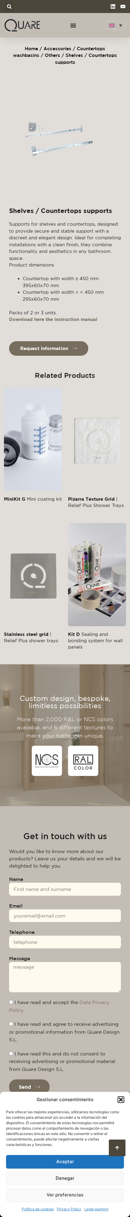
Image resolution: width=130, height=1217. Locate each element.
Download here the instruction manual (53, 319)
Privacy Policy (69, 1209)
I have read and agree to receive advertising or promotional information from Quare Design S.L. (64, 1031)
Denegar (65, 1178)
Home (31, 48)
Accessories (57, 48)
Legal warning (96, 1209)
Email (16, 905)
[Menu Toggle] (73, 25)
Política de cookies (38, 1209)
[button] (121, 1100)
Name (16, 879)
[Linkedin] (112, 6)
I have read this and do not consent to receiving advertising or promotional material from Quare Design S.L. (62, 1061)
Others (52, 55)
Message (19, 958)
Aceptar (65, 1161)
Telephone (22, 932)
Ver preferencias (65, 1195)
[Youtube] (122, 6)
